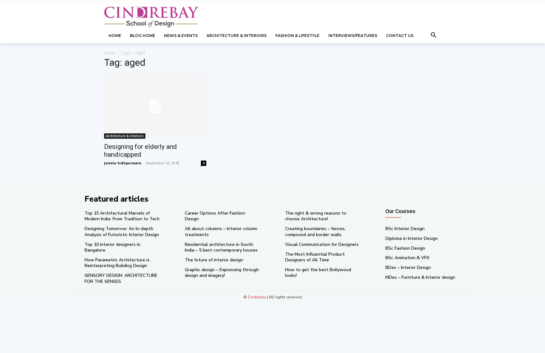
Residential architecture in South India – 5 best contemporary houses (221, 247)
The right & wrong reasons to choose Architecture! (315, 216)
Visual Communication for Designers (322, 244)
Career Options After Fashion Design (215, 216)
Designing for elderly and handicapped (140, 150)
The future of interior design (214, 260)
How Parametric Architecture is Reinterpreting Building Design (117, 263)
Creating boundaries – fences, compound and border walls (315, 231)
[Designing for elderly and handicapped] (155, 107)
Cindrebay (257, 297)
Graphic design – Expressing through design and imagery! (222, 272)
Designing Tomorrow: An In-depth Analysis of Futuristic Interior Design (122, 231)
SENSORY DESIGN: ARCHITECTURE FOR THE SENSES (121, 278)
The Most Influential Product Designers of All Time (315, 257)
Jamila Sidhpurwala (122, 163)
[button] (433, 35)
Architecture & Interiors (125, 136)
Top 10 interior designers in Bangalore (112, 247)
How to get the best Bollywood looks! (318, 272)
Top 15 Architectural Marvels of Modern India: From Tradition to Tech (122, 216)
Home (109, 53)
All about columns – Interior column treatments (221, 231)
